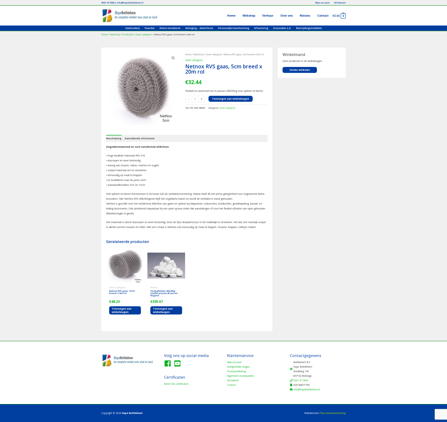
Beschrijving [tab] (114, 138)
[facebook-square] (168, 363)
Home (188, 54)
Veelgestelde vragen (238, 366)
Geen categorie (214, 54)
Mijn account (234, 362)
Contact (231, 385)
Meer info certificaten (176, 383)
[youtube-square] (178, 363)
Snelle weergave (125, 281)
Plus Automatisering (333, 413)
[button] (173, 58)
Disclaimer (233, 380)
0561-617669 (107, 2)
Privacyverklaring (236, 371)
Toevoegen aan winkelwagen (230, 98)
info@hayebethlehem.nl (130, 2)
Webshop (198, 54)
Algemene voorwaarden (240, 375)
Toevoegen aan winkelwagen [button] (121, 310)
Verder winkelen (300, 69)
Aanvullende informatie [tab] (140, 138)
